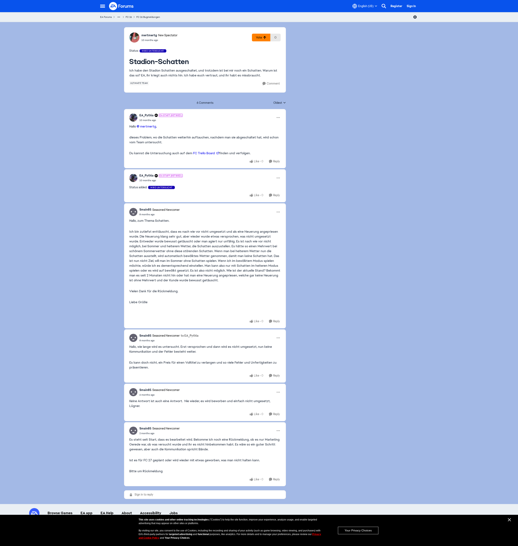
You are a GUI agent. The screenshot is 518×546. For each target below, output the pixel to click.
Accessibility (150, 513)
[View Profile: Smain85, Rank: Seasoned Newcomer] (133, 212)
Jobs (173, 513)
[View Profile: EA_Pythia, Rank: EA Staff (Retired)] (133, 117)
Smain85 (145, 209)
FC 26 (129, 17)
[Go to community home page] (121, 6)
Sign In (411, 6)
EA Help (107, 513)
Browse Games (60, 513)
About (127, 513)
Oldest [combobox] (279, 103)
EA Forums (106, 17)
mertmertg (149, 35)
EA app (86, 513)
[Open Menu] (415, 17)
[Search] (383, 6)
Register (396, 6)
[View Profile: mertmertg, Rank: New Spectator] (134, 37)
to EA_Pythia (189, 335)
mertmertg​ (148, 126)
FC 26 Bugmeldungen (148, 17)
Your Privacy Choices (358, 530)
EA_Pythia (146, 115)
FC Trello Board (204, 153)
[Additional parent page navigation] (118, 17)
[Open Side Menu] (102, 6)
